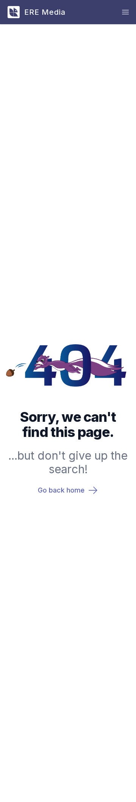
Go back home (61, 490)
